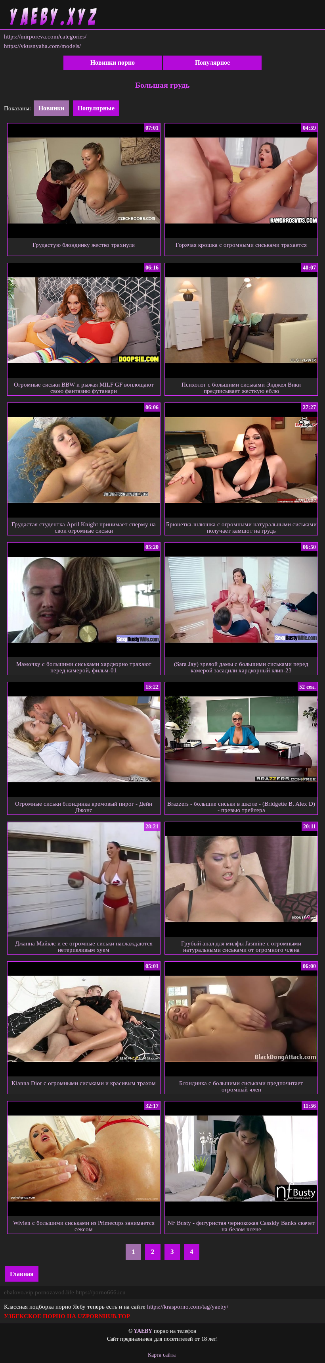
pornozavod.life (54, 1292)
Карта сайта (162, 1355)
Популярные (96, 108)
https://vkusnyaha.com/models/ (42, 46)
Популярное (212, 62)
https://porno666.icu (101, 1292)
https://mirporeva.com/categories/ (45, 36)
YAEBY (143, 1331)
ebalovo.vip (18, 1292)
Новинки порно (112, 62)
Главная (22, 1274)
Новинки (51, 108)
